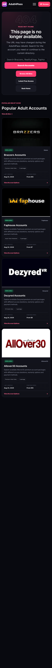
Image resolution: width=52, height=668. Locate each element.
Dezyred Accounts (14, 295)
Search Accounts (26, 65)
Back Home (26, 88)
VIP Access (44, 4)
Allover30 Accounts (15, 366)
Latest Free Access (26, 81)
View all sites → (7, 114)
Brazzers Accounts (15, 155)
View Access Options (26, 183)
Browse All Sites (26, 74)
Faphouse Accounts (15, 225)
